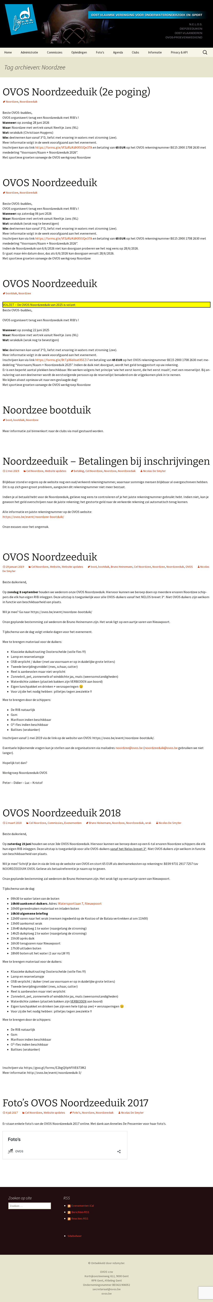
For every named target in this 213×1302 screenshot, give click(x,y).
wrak (148, 823)
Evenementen (73, 823)
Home (8, 52)
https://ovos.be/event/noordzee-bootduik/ (33, 517)
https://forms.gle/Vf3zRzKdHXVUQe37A (63, 147)
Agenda (118, 52)
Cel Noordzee (34, 471)
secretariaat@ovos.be (107, 1289)
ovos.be (107, 1293)
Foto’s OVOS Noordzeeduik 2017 (75, 1103)
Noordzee (12, 101)
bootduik (11, 293)
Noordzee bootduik (46, 410)
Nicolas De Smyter (154, 471)
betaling (79, 471)
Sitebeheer (75, 1236)
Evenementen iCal (83, 1205)
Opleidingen (79, 52)
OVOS (189, 567)
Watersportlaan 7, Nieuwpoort (80, 903)
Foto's (76, 1112)
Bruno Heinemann (122, 567)
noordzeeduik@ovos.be (161, 748)
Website (55, 567)
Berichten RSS (80, 1212)
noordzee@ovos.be (129, 748)
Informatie (155, 52)
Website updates (55, 471)
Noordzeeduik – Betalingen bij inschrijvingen (106, 461)
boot (9, 420)
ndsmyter (118, 1263)
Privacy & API (179, 52)
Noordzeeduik (28, 101)
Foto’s (100, 52)
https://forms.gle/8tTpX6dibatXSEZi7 (62, 360)
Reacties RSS (80, 1218)
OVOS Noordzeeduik (49, 183)
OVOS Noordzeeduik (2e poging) (76, 92)
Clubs (135, 52)
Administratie (29, 52)
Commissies (54, 52)
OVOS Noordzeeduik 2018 (61, 813)
